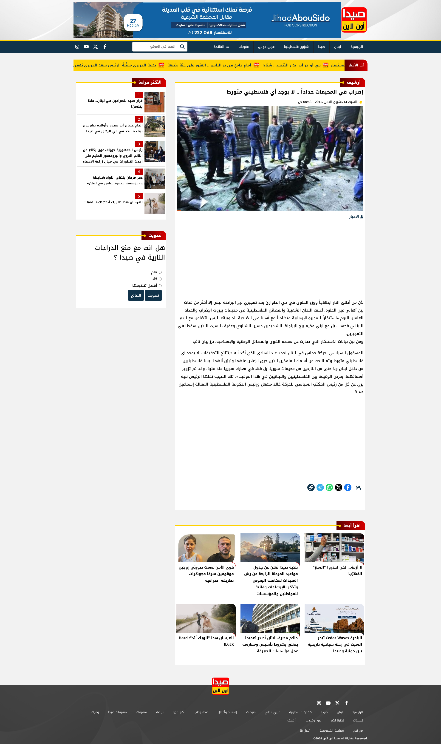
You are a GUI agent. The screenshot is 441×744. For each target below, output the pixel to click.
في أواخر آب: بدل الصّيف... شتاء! (307, 65)
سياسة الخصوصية (332, 730)
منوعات (244, 47)
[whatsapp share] (329, 487)
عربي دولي (266, 47)
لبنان (337, 47)
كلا (154, 279)
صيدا (321, 47)
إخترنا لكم (337, 720)
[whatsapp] (311, 487)
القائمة (219, 47)
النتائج (136, 295)
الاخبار (354, 216)
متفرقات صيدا (117, 712)
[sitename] (220, 686)
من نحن (358, 730)
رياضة (160, 712)
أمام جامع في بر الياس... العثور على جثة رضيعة (225, 65)
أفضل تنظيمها (144, 285)
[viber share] (320, 487)
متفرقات (141, 712)
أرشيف (291, 720)
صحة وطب (202, 712)
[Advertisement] (270, 257)
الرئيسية (357, 47)
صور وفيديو (313, 720)
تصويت (153, 295)
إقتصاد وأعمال (227, 712)
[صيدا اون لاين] (354, 20)
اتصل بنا (305, 730)
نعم (154, 272)
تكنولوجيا (179, 712)
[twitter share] (338, 487)
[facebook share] (347, 487)
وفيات (95, 712)
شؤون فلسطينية (296, 47)
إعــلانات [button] (358, 720)
